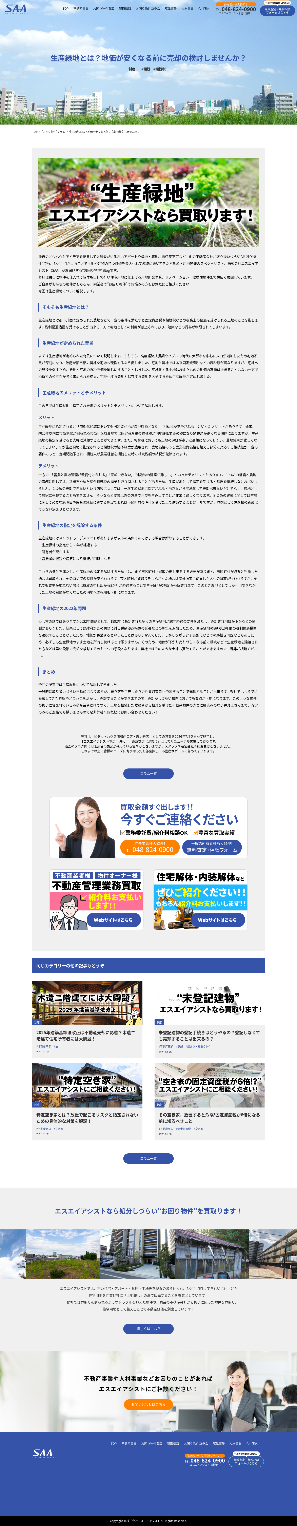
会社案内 (204, 8)
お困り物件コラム (148, 8)
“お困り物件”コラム (53, 131)
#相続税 (159, 68)
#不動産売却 (166, 1046)
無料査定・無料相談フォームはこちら (277, 10)
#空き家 (58, 1129)
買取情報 (125, 8)
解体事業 (171, 8)
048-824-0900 (236, 9)
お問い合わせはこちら (148, 1404)
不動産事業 (80, 8)
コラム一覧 (148, 773)
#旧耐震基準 (43, 1046)
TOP (66, 8)
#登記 (179, 1046)
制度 (131, 68)
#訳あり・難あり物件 (198, 1046)
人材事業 (187, 8)
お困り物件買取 (103, 8)
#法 (56, 1046)
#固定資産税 (183, 1129)
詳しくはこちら (149, 1328)
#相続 (145, 68)
